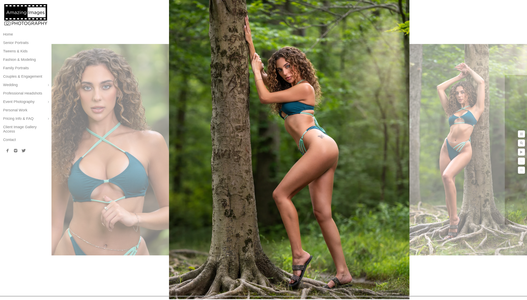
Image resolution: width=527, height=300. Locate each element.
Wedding (10, 85)
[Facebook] (7, 150)
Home (8, 34)
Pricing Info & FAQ (18, 119)
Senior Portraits (16, 43)
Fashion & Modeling (19, 60)
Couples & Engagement (22, 76)
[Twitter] (23, 150)
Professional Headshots (22, 93)
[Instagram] (15, 150)
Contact (9, 140)
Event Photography (19, 102)
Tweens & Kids (15, 51)
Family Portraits (16, 68)
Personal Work (15, 110)
